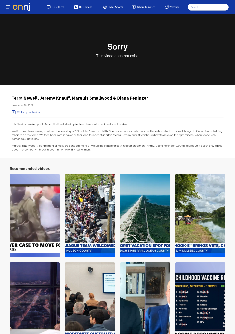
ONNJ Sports (115, 7)
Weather (174, 7)
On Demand (86, 7)
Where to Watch (146, 7)
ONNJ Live (58, 7)
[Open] (8, 7)
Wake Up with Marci (29, 112)
